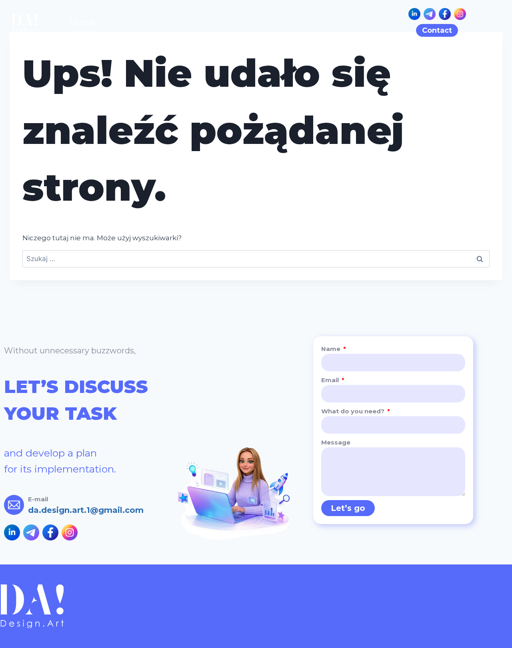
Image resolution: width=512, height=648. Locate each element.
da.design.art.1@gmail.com (86, 510)
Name (331, 349)
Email (330, 380)
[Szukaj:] (256, 259)
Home (82, 22)
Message (335, 442)
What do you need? (353, 411)
